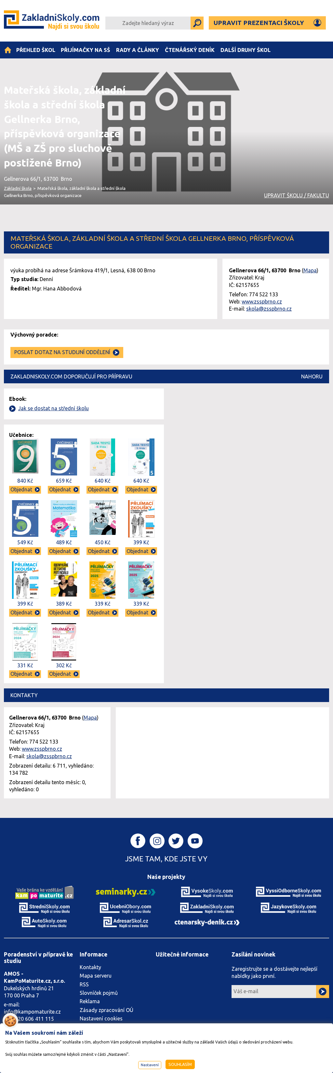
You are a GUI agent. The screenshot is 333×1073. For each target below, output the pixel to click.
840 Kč (25, 481)
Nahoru (312, 376)
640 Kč (102, 481)
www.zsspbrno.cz (262, 301)
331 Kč (25, 665)
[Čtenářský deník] (207, 922)
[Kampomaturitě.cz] (44, 892)
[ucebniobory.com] (125, 907)
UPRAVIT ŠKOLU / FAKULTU (296, 195)
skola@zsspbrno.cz (269, 309)
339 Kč (102, 604)
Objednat (21, 489)
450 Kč (102, 542)
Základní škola (18, 188)
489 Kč (64, 542)
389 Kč (64, 604)
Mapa (310, 270)
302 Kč (64, 665)
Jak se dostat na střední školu (53, 408)
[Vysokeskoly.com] (207, 892)
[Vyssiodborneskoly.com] (288, 892)
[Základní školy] (8, 50)
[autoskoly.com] (44, 922)
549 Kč (25, 542)
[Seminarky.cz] (125, 892)
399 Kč (141, 542)
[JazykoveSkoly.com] (288, 907)
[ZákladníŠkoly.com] (52, 20)
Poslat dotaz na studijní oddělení (62, 352)
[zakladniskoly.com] (207, 907)
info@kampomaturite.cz (32, 1012)
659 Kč (64, 481)
